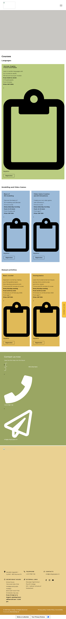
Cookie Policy (50, 609)
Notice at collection (23, 617)
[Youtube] (52, 580)
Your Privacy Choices (38, 617)
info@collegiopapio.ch (52, 574)
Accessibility (59, 609)
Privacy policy (42, 609)
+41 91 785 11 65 (30, 574)
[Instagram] (49, 580)
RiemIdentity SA (14, 611)
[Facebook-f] (46, 580)
